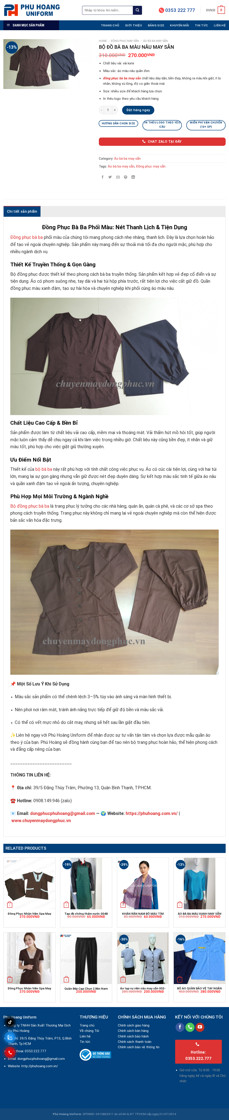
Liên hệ (220, 25)
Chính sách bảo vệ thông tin (138, 1047)
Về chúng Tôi (89, 1031)
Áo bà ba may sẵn (155, 40)
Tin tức (201, 25)
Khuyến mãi (179, 25)
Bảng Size (156, 25)
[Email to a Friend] (117, 177)
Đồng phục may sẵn (150, 166)
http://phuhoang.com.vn (39, 1066)
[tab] (22, 211)
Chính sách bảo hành (133, 1036)
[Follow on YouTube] (200, 1027)
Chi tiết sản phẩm (22, 211)
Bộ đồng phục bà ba (29, 506)
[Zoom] (9, 84)
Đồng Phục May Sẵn (125, 40)
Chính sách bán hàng (133, 1031)
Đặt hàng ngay (138, 110)
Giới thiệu (133, 25)
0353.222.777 (35, 1051)
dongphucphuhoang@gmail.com (41, 1059)
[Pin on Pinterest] (125, 177)
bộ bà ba (43, 469)
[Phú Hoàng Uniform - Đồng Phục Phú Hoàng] (39, 10)
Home (103, 40)
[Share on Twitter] (110, 177)
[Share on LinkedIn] (133, 177)
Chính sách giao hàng (133, 1025)
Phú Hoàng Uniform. (67, 1114)
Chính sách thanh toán (134, 1042)
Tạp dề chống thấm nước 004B (86, 913)
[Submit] (137, 10)
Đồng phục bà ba (26, 237)
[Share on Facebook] (102, 177)
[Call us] (190, 1027)
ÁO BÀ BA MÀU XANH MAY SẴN (199, 913)
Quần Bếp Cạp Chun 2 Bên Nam (86, 988)
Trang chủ (110, 25)
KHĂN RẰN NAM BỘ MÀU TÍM (143, 913)
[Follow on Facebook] (180, 1027)
